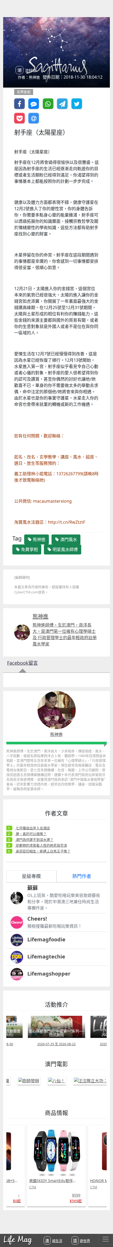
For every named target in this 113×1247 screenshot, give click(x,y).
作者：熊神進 (29, 77)
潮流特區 (26, 70)
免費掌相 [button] (29, 549)
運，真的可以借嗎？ (31, 833)
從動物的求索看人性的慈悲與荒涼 (41, 845)
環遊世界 (81, 1240)
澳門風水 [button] (68, 539)
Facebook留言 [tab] (22, 663)
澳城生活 (53, 1240)
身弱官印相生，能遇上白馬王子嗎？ (42, 851)
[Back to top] (103, 1226)
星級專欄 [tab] (31, 876)
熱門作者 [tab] (81, 876)
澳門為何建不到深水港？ (34, 839)
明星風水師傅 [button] (65, 549)
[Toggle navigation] (105, 1239)
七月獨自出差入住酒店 (32, 828)
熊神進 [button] (38, 539)
